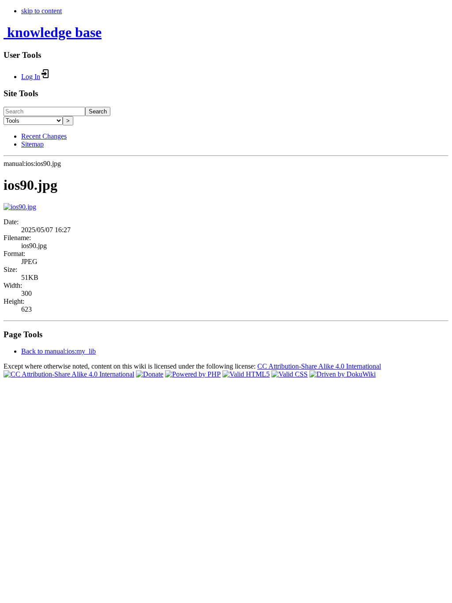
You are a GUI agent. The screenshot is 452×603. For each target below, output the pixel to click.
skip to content (41, 11)
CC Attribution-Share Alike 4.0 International (319, 366)
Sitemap (32, 144)
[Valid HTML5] (246, 374)
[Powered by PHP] (193, 374)
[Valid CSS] (289, 374)
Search (98, 111)
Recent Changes (44, 136)
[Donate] (149, 374)
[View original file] (20, 207)
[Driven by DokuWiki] (342, 374)
